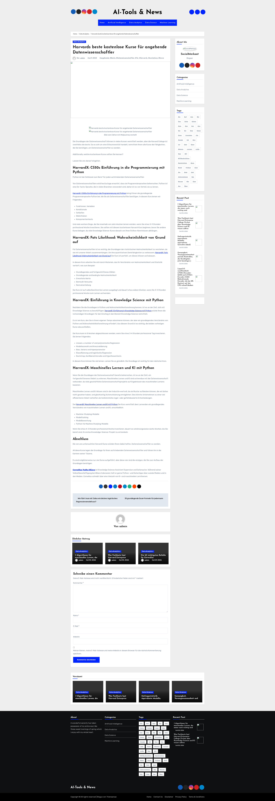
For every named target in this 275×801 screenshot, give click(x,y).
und (192, 172)
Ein (185, 130)
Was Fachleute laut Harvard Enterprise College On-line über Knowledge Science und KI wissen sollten (184, 739)
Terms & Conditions (196, 797)
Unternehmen (183, 177)
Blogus (100, 797)
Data (186, 121)
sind (185, 172)
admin (82, 58)
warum (180, 181)
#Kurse (161, 58)
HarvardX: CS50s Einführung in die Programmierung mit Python (99, 193)
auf (185, 117)
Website (76, 637)
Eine (191, 130)
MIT (186, 154)
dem (179, 126)
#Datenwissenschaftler (125, 58)
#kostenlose (153, 58)
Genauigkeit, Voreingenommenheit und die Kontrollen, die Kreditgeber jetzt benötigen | (186, 257)
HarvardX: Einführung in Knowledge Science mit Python (128, 311)
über (186, 186)
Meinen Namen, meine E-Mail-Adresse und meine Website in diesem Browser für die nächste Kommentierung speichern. (117, 652)
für (197, 135)
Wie (188, 181)
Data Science (151, 23)
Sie (179, 172)
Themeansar (111, 797)
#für (136, 58)
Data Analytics (135, 23)
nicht (180, 167)
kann (192, 144)
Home (102, 23)
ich (188, 140)
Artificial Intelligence (117, 23)
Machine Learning (167, 23)
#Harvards (143, 58)
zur (179, 186)
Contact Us (158, 797)
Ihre (194, 140)
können (180, 149)
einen (199, 130)
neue (192, 163)
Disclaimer (169, 797)
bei (198, 117)
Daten (194, 121)
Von (193, 177)
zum (194, 181)
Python (188, 167)
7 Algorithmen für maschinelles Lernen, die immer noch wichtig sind (86, 557)
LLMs (197, 149)
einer (180, 135)
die (179, 130)
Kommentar (78, 583)
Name (76, 616)
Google (180, 140)
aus (191, 117)
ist (179, 144)
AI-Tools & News (137, 12)
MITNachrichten (183, 158)
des (199, 126)
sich (196, 167)
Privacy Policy (181, 797)
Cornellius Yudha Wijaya (84, 470)
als (179, 117)
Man (179, 154)
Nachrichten (182, 163)
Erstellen (189, 135)
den (186, 126)
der (192, 126)
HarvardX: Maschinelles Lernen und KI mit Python (97, 404)
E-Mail (76, 626)
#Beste (112, 58)
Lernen (189, 149)
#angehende (104, 58)
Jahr (185, 144)
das (179, 121)
